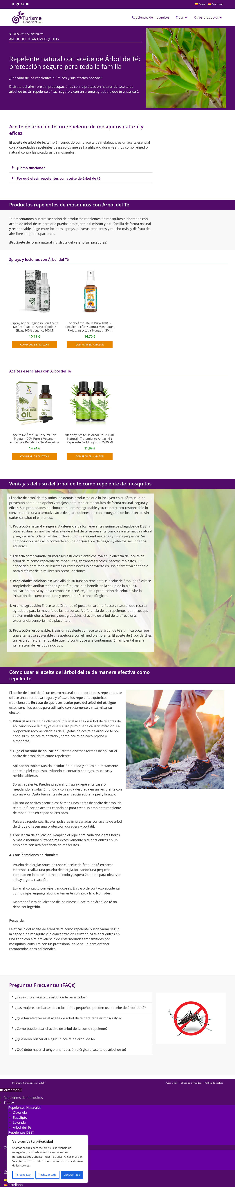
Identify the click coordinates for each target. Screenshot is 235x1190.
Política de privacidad (190, 1082)
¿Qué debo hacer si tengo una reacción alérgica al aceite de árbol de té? (70, 1049)
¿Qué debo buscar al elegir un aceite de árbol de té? (55, 1039)
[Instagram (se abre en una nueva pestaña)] (22, 4)
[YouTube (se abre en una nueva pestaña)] (27, 4)
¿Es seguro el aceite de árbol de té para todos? (51, 997)
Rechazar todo (47, 1174)
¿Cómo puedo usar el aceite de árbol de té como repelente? (61, 1028)
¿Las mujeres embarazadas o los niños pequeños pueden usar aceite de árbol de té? (80, 1007)
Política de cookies (214, 1082)
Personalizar (23, 1174)
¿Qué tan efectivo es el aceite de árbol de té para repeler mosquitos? (68, 1018)
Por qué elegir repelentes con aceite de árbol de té (59, 178)
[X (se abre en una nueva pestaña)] (13, 4)
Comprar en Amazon (34, 344)
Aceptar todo (72, 1174)
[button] (80, 167)
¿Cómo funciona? (31, 168)
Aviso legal (171, 1082)
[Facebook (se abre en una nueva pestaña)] (17, 4)
